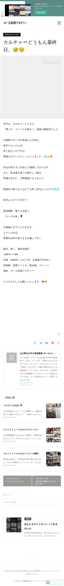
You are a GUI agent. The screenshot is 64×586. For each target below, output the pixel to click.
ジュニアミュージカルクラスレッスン (21, 429)
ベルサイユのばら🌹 (12, 405)
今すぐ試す (41, 12)
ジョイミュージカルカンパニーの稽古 (21, 453)
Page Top (32, 559)
